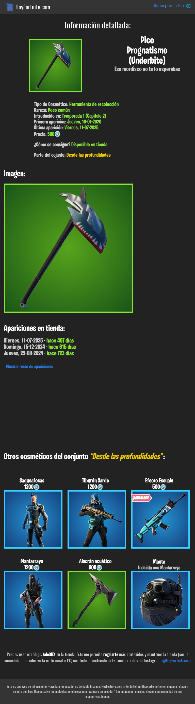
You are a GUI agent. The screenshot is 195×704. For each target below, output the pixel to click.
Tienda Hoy (175, 6)
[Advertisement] (97, 409)
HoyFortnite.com (32, 7)
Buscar (159, 6)
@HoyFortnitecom (176, 660)
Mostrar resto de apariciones (29, 366)
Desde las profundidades (89, 155)
